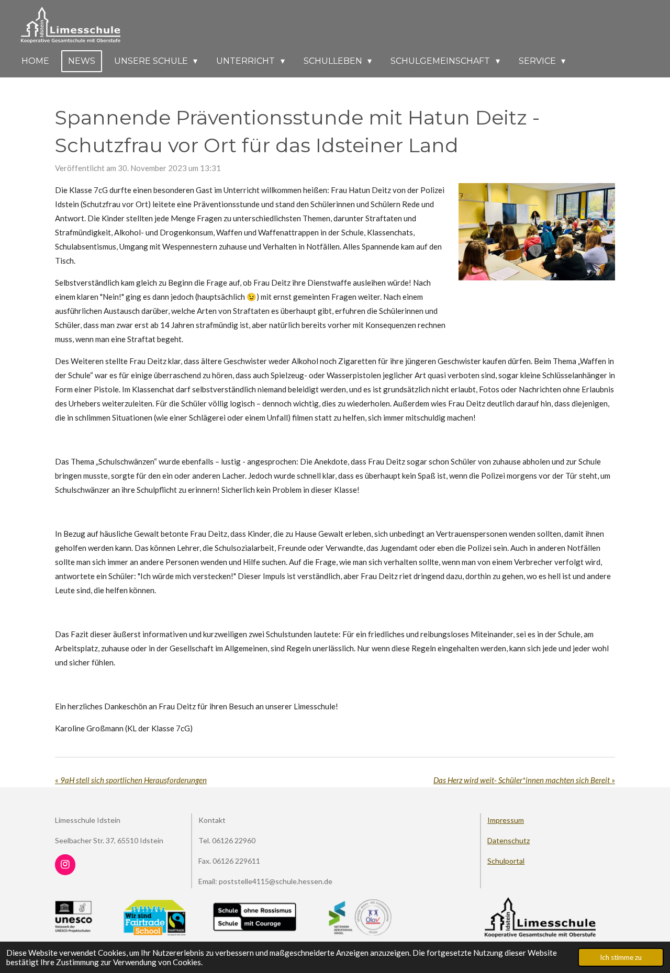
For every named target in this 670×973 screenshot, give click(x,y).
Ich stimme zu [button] (621, 957)
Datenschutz (508, 840)
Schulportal (505, 860)
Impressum (505, 820)
